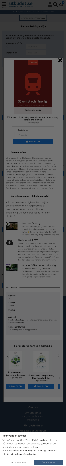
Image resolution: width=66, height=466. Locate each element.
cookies (20, 440)
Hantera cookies (18, 462)
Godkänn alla (48, 462)
